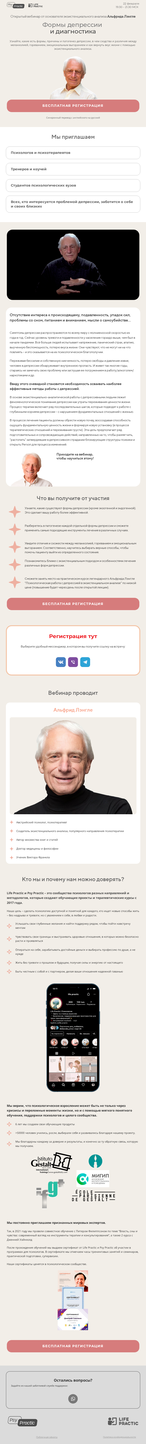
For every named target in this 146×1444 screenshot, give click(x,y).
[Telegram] (85, 662)
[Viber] (73, 662)
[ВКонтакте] (61, 662)
